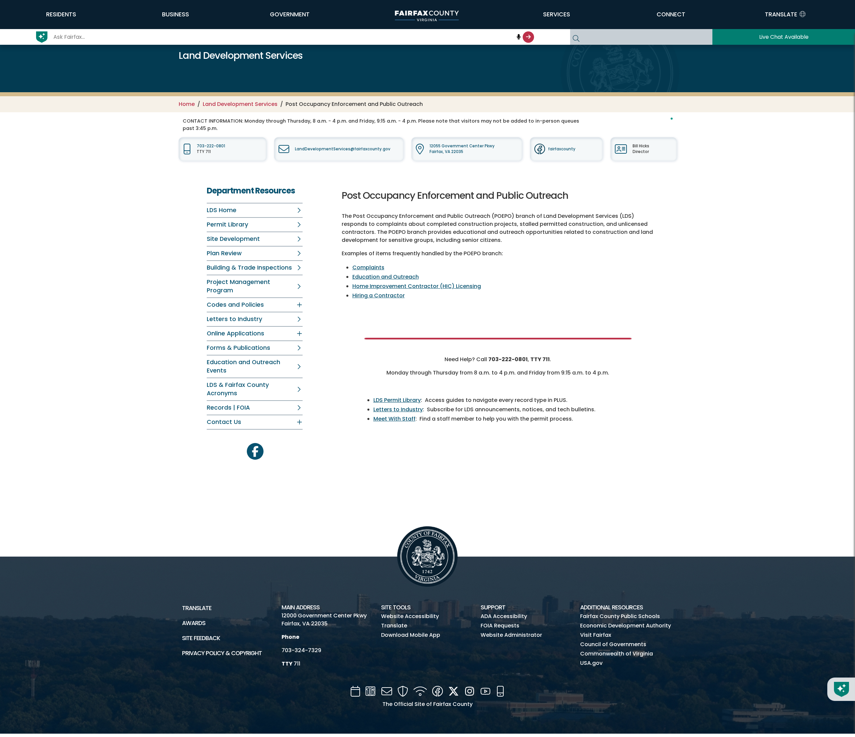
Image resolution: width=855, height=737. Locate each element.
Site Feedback (201, 638)
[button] (61, 14)
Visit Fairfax (595, 635)
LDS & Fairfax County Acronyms (238, 389)
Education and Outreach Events (243, 366)
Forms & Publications (238, 348)
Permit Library (227, 224)
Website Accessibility (410, 616)
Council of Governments (613, 644)
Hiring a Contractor (378, 295)
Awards (193, 623)
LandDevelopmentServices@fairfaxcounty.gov (342, 149)
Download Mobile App (410, 635)
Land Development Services (240, 104)
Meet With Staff (394, 419)
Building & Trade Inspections (249, 268)
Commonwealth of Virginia (616, 653)
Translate (196, 608)
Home (187, 104)
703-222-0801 (211, 146)
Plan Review (224, 253)
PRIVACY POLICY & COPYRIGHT (222, 653)
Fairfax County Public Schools (620, 616)
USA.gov (591, 663)
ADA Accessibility (504, 616)
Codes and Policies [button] (235, 305)
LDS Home (221, 210)
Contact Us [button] (224, 422)
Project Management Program (238, 286)
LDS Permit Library (397, 400)
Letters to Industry (234, 319)
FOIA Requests (500, 625)
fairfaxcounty (561, 149)
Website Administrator (511, 635)
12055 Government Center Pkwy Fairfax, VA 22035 (462, 148)
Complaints (368, 267)
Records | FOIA (228, 408)
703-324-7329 (301, 650)
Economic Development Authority (625, 625)
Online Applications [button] (235, 333)
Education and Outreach (385, 277)
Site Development (233, 239)
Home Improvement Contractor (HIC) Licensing (416, 286)
